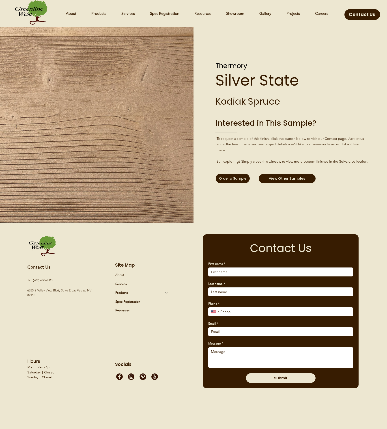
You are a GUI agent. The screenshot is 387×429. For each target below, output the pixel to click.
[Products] (166, 292)
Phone (213, 304)
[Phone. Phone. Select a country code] (215, 312)
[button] (203, 13)
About (119, 275)
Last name (216, 284)
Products (121, 293)
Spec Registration (127, 302)
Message (215, 343)
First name (216, 264)
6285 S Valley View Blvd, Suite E (49, 290)
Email (213, 324)
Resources (122, 310)
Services (121, 284)
